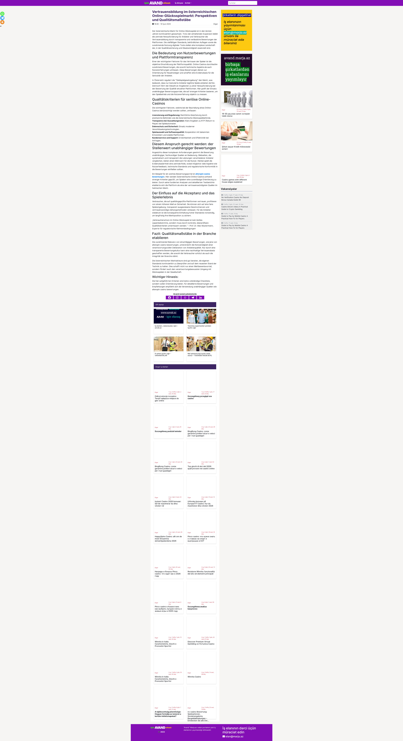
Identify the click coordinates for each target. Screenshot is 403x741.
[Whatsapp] (185, 297)
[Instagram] (177, 297)
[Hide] (1, 26)
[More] (2, 22)
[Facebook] (169, 297)
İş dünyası (179, 3)
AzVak (187, 3)
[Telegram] (192, 297)
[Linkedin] (200, 297)
